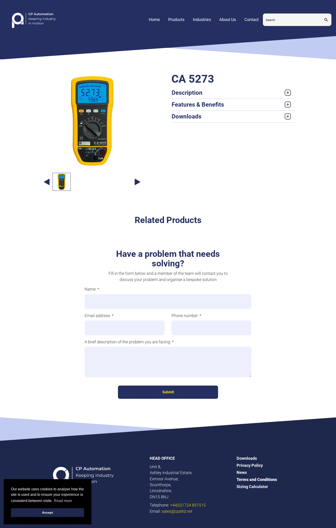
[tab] (233, 93)
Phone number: (186, 315)
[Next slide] (137, 181)
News (242, 472)
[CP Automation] (33, 20)
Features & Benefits (198, 104)
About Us (227, 19)
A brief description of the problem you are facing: (129, 341)
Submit (168, 392)
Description (187, 92)
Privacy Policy (250, 465)
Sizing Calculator (252, 486)
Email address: (99, 315)
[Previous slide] (46, 181)
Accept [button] (47, 512)
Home (154, 19)
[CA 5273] (92, 121)
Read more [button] (63, 501)
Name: (92, 289)
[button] (62, 182)
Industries (202, 19)
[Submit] (326, 19)
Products (176, 19)
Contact (251, 19)
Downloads (186, 116)
